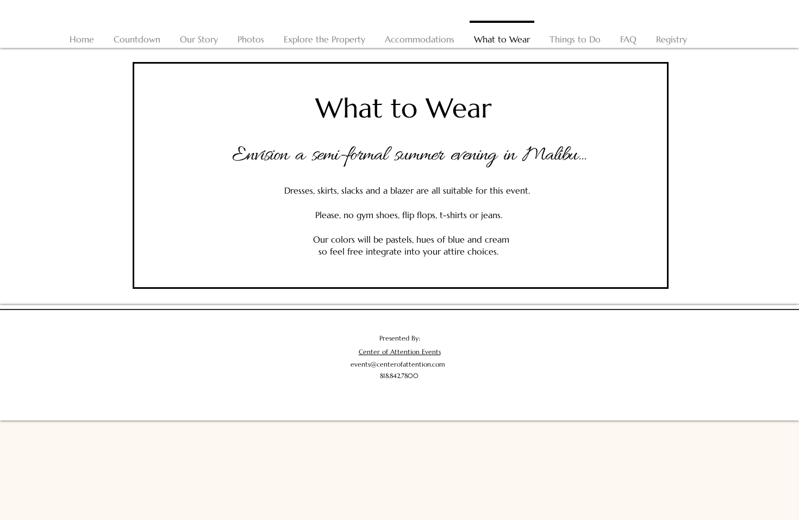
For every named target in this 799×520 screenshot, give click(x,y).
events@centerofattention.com (398, 364)
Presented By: (399, 338)
